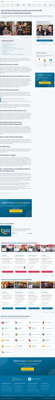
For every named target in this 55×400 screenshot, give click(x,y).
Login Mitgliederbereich (44, 389)
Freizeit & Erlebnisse (37, 289)
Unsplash (9, 193)
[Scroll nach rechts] (54, 5)
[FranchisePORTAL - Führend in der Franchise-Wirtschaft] (2, 1)
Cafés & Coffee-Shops (24, 289)
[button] (49, 1)
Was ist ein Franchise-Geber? (32, 386)
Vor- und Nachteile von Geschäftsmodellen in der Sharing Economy (13, 54)
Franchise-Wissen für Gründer (19, 386)
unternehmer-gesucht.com (30, 395)
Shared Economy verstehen (6, 43)
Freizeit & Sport (30, 289)
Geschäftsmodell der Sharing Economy (8, 47)
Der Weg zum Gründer (18, 385)
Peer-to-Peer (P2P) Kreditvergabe (7, 50)
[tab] (43, 312)
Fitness (43, 289)
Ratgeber (1, 20)
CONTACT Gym (44, 292)
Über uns (22, 398)
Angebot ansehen (7, 271)
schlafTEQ (44, 255)
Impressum (26, 398)
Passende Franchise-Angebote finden (44, 40)
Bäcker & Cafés (17, 289)
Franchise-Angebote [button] (35, 1)
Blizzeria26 (4, 292)
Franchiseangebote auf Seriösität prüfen (7, 389)
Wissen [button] (40, 1)
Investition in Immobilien (8, 142)
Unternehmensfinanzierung (11, 20)
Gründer (14, 163)
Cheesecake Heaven (19, 292)
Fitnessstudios (47, 289)
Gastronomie (4, 289)
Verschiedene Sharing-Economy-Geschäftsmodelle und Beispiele (12, 48)
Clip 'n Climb (30, 292)
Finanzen (5, 20)
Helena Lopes (5, 193)
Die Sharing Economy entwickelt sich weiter (9, 44)
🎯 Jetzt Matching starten (16, 210)
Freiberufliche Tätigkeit (6, 53)
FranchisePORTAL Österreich (14, 395)
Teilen (30, 20)
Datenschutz (30, 398)
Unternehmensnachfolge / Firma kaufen (33, 389)
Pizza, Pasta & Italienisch (10, 289)
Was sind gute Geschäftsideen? (32, 385)
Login (52, 1)
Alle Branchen (13, 1)
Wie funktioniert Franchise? (5, 385)
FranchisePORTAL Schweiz (22, 395)
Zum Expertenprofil (15, 233)
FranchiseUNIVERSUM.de (38, 395)
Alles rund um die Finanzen (18, 389)
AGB (33, 398)
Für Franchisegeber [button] (45, 1)
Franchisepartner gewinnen (45, 386)
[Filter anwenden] (18, 2)
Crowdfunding (4, 51)
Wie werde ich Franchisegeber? (45, 385)
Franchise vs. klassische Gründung (6, 386)
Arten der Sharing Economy (6, 45)
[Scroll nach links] (7, 5)
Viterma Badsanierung (19, 255)
